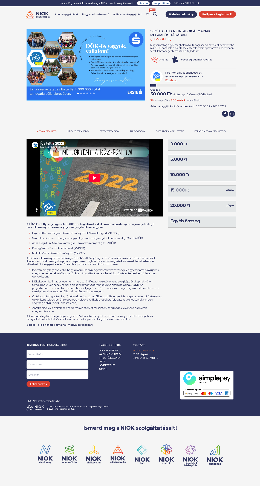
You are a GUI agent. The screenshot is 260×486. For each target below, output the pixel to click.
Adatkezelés (107, 365)
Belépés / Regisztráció (217, 14)
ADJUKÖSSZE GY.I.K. (110, 350)
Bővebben (171, 80)
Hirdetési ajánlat (110, 357)
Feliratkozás (38, 384)
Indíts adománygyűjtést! (127, 14)
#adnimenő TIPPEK (110, 354)
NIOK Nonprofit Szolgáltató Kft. (44, 400)
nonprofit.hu (161, 3)
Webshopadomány (181, 14)
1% (147, 14)
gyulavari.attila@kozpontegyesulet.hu (184, 76)
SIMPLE (103, 369)
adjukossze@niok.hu (144, 350)
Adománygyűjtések (66, 14)
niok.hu (143, 3)
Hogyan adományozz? (95, 14)
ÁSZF (102, 361)
